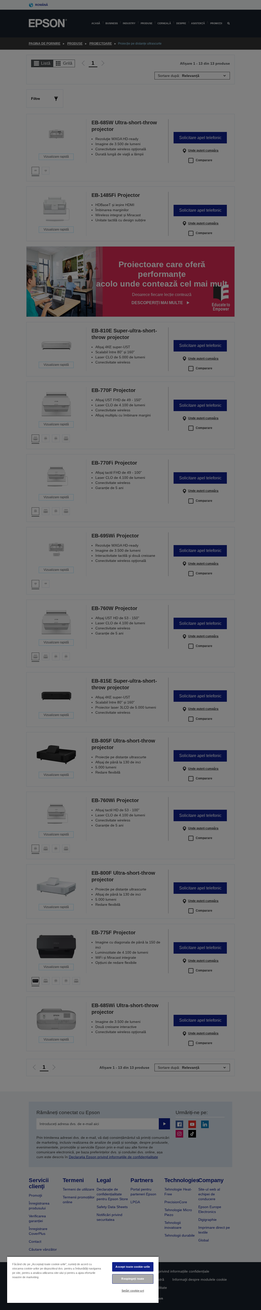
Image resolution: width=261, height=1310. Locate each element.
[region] (83, 1279)
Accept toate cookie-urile (132, 1266)
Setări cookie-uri (133, 1290)
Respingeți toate (132, 1278)
